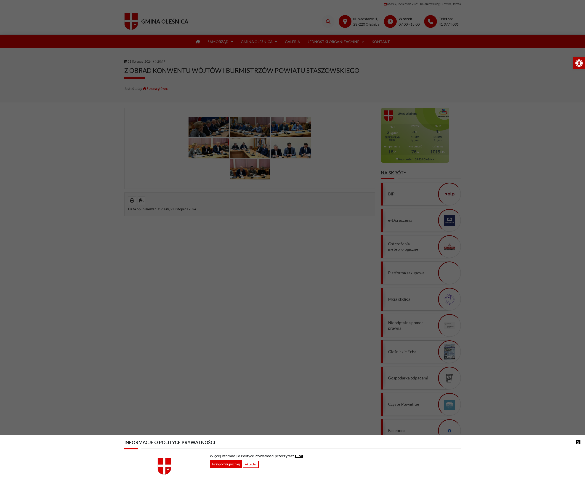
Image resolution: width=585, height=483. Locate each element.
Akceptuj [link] (250, 464)
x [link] (578, 442)
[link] (579, 63)
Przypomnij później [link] (226, 464)
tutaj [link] (299, 456)
